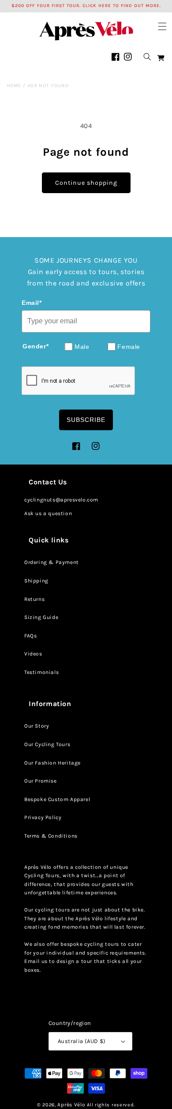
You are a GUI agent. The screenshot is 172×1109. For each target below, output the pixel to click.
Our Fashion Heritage (52, 763)
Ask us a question (48, 513)
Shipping (36, 581)
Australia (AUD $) (82, 1041)
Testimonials (41, 672)
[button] (162, 26)
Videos (33, 654)
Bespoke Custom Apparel (57, 799)
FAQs (30, 636)
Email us (36, 961)
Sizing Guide (41, 617)
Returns (34, 599)
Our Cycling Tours (47, 744)
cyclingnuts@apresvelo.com (61, 500)
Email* (32, 302)
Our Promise (40, 781)
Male (82, 346)
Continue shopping (86, 183)
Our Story (36, 726)
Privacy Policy (42, 817)
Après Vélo (71, 1105)
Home (14, 85)
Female (128, 346)
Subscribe (86, 419)
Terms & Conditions (51, 836)
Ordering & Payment (51, 562)
